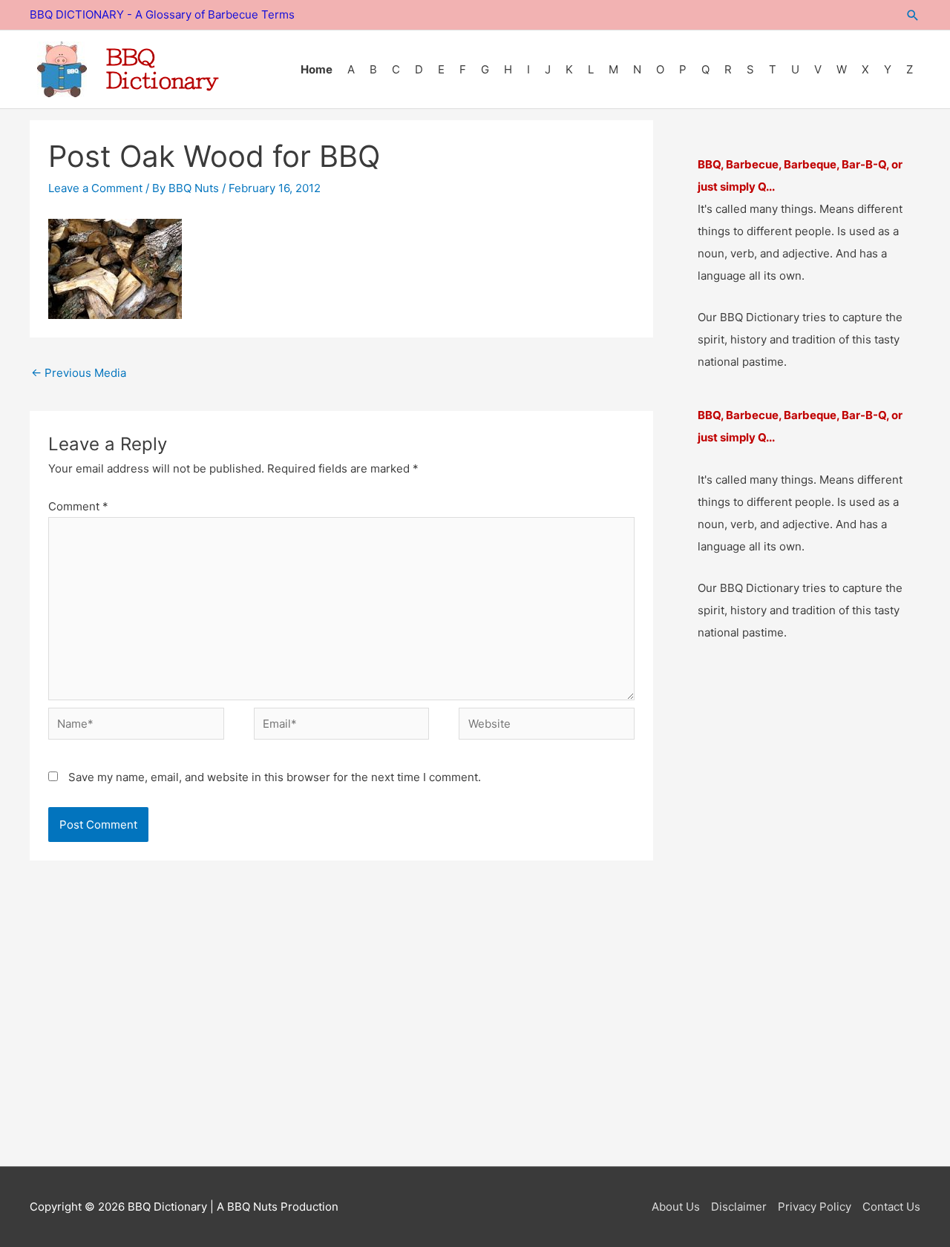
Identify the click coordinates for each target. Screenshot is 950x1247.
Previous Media (78, 373)
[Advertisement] (475, 1042)
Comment (78, 506)
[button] (912, 15)
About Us (676, 1207)
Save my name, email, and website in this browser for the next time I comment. (274, 777)
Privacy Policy (814, 1207)
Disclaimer (739, 1207)
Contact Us (891, 1207)
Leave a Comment (95, 188)
